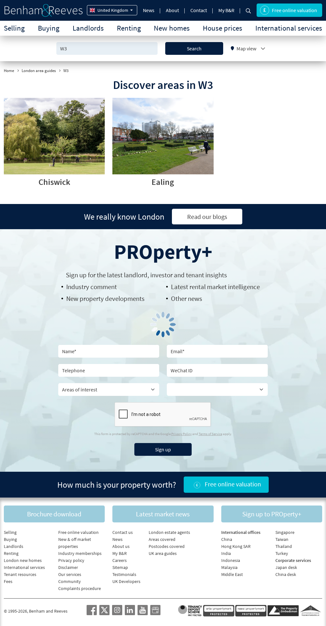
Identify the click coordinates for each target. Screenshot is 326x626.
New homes (172, 28)
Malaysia (229, 567)
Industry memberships (80, 553)
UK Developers (126, 581)
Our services (69, 574)
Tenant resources (20, 574)
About (172, 10)
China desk (285, 574)
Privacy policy (71, 560)
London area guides (39, 70)
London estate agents (169, 532)
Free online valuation (294, 10)
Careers (119, 560)
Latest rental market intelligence (215, 286)
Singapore (284, 532)
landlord (135, 275)
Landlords (88, 28)
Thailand (283, 546)
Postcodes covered (167, 546)
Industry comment (91, 286)
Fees (8, 581)
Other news (186, 298)
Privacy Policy (181, 434)
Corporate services (293, 560)
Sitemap (120, 567)
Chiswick (54, 182)
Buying (49, 28)
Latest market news (163, 514)
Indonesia (230, 560)
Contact (198, 10)
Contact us (122, 532)
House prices (222, 28)
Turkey (281, 553)
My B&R (226, 10)
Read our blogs (207, 217)
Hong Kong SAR (236, 546)
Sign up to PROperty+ (271, 514)
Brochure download (54, 514)
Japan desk (286, 567)
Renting (129, 28)
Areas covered (162, 539)
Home (9, 70)
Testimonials (124, 574)
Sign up (163, 449)
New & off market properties (74, 542)
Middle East (232, 574)
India (226, 553)
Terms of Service (210, 434)
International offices (240, 532)
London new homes (23, 560)
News (148, 10)
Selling (14, 28)
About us (121, 546)
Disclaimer (68, 567)
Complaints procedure (79, 588)
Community (69, 581)
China (226, 539)
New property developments (105, 298)
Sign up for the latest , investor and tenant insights (146, 275)
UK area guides (163, 553)
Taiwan (281, 539)
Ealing (163, 182)
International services (288, 28)
